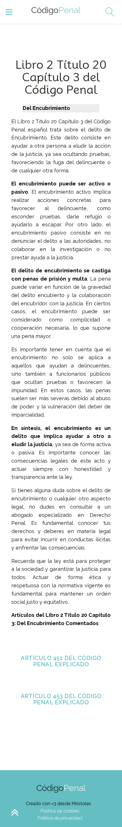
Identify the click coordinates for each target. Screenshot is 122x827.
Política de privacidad (59, 818)
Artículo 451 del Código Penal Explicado (61, 661)
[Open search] (107, 12)
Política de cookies (59, 811)
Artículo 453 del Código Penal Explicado (61, 699)
